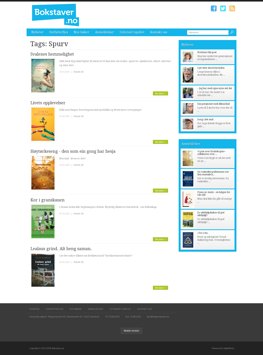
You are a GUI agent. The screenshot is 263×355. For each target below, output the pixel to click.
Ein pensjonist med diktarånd (213, 104)
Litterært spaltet (132, 32)
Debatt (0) (78, 72)
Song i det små (205, 119)
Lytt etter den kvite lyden (210, 68)
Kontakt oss (158, 32)
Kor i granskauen (47, 200)
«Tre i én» (202, 233)
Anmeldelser (104, 32)
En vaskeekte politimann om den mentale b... (213, 173)
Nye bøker (81, 32)
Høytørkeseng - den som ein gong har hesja (73, 151)
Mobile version (131, 330)
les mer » (160, 93)
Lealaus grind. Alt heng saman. (61, 248)
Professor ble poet (207, 52)
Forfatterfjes (58, 32)
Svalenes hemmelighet (52, 54)
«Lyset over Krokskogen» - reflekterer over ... (211, 152)
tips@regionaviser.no (158, 316)
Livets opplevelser (47, 102)
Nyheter (37, 32)
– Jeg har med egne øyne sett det (214, 88)
